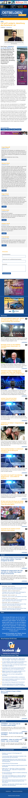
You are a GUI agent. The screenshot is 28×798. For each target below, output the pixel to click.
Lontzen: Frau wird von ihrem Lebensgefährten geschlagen (14, 596)
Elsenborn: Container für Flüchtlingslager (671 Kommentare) (12, 754)
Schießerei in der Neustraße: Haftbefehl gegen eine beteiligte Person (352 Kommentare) (14, 785)
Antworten (4, 159)
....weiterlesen (24, 342)
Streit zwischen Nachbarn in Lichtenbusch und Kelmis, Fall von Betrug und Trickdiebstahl (14, 679)
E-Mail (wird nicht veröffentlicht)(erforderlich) (11, 259)
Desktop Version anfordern (14, 795)
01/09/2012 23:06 (5, 225)
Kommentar (4, 264)
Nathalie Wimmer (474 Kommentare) (10, 763)
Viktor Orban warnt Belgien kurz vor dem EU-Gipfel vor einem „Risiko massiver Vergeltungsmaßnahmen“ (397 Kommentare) (14, 777)
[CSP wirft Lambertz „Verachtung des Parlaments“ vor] (14, 35)
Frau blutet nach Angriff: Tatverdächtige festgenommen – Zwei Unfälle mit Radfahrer (14, 665)
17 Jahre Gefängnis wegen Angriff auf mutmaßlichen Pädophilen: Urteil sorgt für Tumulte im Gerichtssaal (14, 588)
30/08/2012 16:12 (5, 148)
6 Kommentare (9, 27)
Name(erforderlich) (6, 254)
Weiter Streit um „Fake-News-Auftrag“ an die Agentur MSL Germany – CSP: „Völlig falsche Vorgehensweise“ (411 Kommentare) (14, 769)
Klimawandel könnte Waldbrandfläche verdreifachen (13, 677)
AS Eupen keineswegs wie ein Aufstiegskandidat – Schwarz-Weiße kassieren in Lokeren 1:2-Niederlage (13, 684)
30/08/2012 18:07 (5, 164)
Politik (2, 21)
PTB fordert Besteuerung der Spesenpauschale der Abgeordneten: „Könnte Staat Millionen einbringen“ (14, 604)
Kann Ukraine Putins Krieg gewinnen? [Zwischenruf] (13, 682)
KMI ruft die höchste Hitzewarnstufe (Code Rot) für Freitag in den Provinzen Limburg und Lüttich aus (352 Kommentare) (14, 781)
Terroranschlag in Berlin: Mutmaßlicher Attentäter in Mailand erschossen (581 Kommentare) (14, 757)
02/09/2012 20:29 (5, 238)
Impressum (8, 791)
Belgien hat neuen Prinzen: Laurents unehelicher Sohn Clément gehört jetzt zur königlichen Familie (13, 671)
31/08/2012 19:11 (5, 211)
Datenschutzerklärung (17, 791)
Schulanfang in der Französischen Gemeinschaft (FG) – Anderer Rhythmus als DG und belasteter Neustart (14, 668)
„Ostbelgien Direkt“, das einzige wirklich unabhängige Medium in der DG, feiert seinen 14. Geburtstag (14, 593)
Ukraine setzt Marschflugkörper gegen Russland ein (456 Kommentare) (14, 766)
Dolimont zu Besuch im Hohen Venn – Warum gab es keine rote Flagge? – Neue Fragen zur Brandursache (13, 659)
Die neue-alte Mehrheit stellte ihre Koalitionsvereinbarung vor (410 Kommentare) (14, 773)
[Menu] (1, 18)
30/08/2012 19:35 (5, 195)
